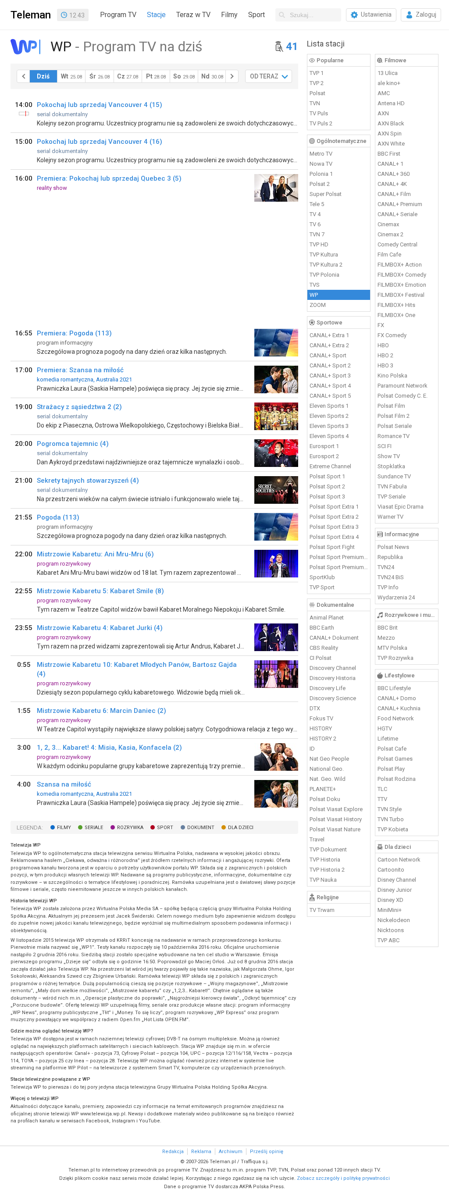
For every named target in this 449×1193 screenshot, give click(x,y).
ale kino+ (389, 83)
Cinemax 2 (390, 234)
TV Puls (319, 113)
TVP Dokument (328, 849)
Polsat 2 (320, 184)
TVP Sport (322, 587)
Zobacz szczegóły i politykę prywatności (343, 1178)
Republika (390, 557)
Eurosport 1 (324, 446)
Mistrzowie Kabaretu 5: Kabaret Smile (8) (100, 591)
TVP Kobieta (393, 829)
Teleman (31, 15)
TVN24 (386, 567)
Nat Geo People (329, 758)
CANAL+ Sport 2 (330, 365)
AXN (383, 113)
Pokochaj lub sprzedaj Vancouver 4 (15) (99, 105)
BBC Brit (388, 627)
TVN (315, 103)
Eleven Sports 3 (329, 426)
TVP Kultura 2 (326, 264)
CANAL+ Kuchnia (399, 708)
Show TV (389, 456)
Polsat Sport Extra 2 (334, 516)
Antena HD (391, 103)
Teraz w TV (193, 15)
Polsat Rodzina (397, 779)
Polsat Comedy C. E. (403, 395)
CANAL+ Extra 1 (329, 335)
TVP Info (388, 587)
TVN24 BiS (391, 577)
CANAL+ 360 (394, 174)
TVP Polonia (324, 274)
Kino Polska (392, 375)
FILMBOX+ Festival (401, 295)
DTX (315, 708)
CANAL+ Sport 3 (330, 375)
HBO (383, 345)
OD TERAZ (264, 76)
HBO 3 (385, 365)
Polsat (317, 93)
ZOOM (318, 305)
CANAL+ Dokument (334, 637)
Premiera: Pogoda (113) (74, 333)
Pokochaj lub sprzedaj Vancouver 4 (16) (99, 142)
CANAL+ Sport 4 (330, 385)
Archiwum (230, 1151)
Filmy (229, 15)
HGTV (385, 728)
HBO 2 (385, 355)
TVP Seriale (392, 496)
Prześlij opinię (266, 1151)
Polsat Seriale (395, 426)
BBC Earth (322, 627)
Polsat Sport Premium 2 (339, 567)
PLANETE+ (323, 789)
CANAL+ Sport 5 (330, 395)
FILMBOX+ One (396, 315)
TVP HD (319, 244)
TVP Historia (325, 859)
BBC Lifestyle (394, 688)
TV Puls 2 (321, 123)
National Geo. (327, 769)
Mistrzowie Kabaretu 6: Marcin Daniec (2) (101, 711)
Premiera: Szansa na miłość (80, 370)
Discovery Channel (333, 668)
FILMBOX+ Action (400, 264)
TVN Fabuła (392, 486)
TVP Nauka (323, 879)
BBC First (389, 153)
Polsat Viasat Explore (336, 809)
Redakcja (173, 1151)
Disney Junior (395, 890)
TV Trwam (322, 910)
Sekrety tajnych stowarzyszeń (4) (88, 480)
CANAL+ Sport (328, 355)
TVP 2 (317, 83)
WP (314, 295)
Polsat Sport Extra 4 (334, 537)
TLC (382, 789)
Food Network (396, 718)
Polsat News (393, 547)
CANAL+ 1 (390, 163)
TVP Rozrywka (395, 658)
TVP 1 (317, 73)
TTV (382, 799)
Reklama (201, 1151)
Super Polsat (326, 194)
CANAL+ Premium (400, 204)
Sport (256, 15)
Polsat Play (391, 769)
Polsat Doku (325, 799)
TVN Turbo (391, 819)
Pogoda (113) (58, 517)
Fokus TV (321, 718)
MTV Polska (392, 648)
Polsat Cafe (392, 748)
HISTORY (321, 728)
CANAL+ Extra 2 (329, 345)
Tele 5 (317, 204)
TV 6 (315, 224)
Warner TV (390, 516)
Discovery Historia (333, 678)
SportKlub (322, 577)
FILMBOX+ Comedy (402, 274)
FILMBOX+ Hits (396, 305)
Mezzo (386, 637)
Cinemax (388, 224)
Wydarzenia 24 (396, 597)
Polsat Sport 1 (327, 476)
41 (292, 46)
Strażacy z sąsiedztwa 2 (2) (79, 407)
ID (312, 748)
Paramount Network (403, 385)
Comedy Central (397, 244)
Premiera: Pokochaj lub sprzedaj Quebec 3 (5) (109, 178)
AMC (384, 93)
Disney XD (390, 900)
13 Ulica (388, 73)
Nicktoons (391, 930)
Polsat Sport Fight (332, 547)
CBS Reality (324, 648)
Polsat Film (391, 405)
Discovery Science (333, 698)
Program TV (118, 15)
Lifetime (388, 738)
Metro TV (321, 153)
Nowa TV (321, 163)
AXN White (391, 143)
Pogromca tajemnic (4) (73, 444)
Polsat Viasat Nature (335, 829)
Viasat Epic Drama (401, 506)
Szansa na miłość (64, 784)
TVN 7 (317, 234)
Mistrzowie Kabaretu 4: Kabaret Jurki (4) (100, 628)
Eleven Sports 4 (329, 436)
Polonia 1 (321, 174)
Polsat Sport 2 (327, 486)
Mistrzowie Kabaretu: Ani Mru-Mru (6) (95, 554)
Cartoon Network (399, 859)
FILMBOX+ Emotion (402, 284)
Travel (317, 839)
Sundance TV (394, 476)
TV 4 (315, 214)
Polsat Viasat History (336, 819)
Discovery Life (328, 688)
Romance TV (394, 436)
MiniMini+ (390, 910)
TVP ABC (388, 940)
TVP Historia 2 (327, 869)
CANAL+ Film (394, 194)
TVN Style (390, 809)
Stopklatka (391, 466)
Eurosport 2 (324, 456)
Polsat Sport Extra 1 (334, 506)
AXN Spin (390, 133)
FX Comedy (392, 335)
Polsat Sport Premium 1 (339, 557)
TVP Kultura (324, 254)
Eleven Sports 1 (329, 405)
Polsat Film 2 (394, 416)
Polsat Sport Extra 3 (334, 526)
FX (381, 325)
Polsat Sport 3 (327, 496)
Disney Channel (397, 879)
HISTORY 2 (323, 738)
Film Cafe (389, 254)
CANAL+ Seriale (397, 214)
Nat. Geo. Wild (328, 779)
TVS (315, 284)
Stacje (156, 15)
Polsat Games (395, 758)
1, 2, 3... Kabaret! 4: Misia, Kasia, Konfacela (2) (109, 747)
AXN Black (391, 123)
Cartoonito (391, 869)
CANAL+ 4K (392, 184)
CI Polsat (320, 658)
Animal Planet (327, 617)
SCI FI (385, 446)
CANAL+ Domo (397, 698)
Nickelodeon (394, 920)
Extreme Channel (330, 466)
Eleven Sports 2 (329, 416)
